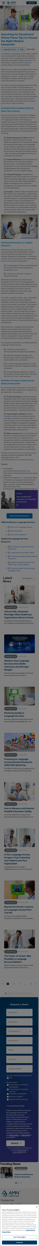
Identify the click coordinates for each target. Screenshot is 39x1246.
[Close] (37, 1207)
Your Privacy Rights (19, 1237)
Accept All (19, 1242)
